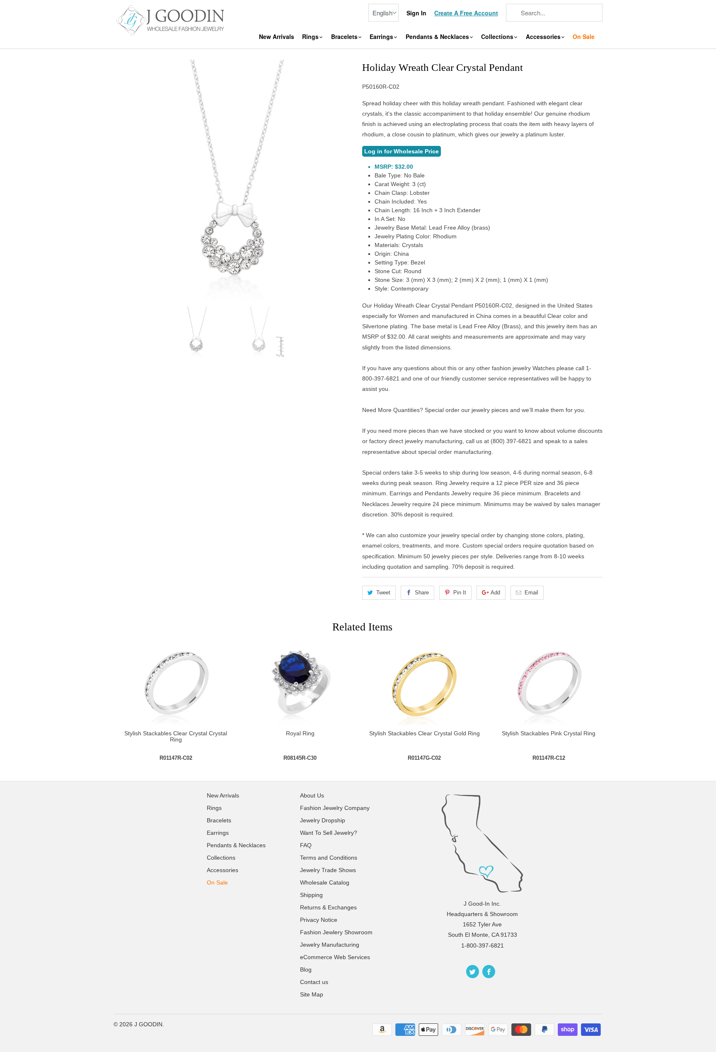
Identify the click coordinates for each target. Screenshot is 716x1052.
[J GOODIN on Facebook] (488, 971)
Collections (498, 37)
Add (495, 592)
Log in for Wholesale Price (401, 151)
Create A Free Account (466, 13)
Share (422, 592)
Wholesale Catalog (324, 882)
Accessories (544, 37)
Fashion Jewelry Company (335, 808)
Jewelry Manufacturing (329, 944)
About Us (312, 795)
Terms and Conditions (328, 857)
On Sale (584, 37)
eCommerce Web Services (335, 957)
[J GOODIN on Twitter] (472, 971)
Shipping (311, 895)
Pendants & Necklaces (438, 37)
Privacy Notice (318, 919)
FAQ (306, 845)
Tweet (383, 592)
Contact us (314, 982)
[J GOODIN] (172, 19)
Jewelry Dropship (322, 820)
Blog (306, 969)
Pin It (459, 592)
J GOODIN (148, 1024)
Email (531, 592)
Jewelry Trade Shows (328, 870)
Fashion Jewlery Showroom (336, 932)
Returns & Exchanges (328, 907)
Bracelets (345, 37)
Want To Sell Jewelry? (328, 832)
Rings (311, 37)
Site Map (311, 994)
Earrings (382, 37)
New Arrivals (276, 37)
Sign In (416, 13)
